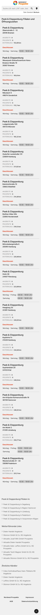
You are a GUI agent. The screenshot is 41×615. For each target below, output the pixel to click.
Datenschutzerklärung (30, 601)
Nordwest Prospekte (11, 597)
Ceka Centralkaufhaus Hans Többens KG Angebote (19, 572)
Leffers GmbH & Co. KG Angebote (16, 581)
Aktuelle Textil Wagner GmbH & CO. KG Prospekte (18, 553)
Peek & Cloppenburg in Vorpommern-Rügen (20, 519)
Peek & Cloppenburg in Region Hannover (19, 508)
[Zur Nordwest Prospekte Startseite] (20, 3)
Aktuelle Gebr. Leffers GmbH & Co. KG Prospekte (18, 547)
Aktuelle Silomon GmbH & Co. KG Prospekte (20, 558)
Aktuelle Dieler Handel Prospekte (16, 542)
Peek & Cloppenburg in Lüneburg (16, 511)
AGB (11, 601)
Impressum (30, 597)
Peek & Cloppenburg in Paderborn (16, 515)
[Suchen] (31, 8)
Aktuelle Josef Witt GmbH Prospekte (18, 539)
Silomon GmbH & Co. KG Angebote (17, 535)
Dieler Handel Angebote (12, 531)
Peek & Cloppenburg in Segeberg (16, 504)
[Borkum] (36, 8)
